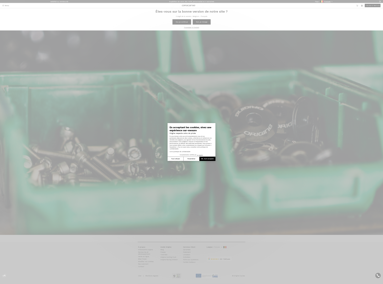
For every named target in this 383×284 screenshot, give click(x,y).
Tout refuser (175, 159)
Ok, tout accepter (207, 159)
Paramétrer (191, 159)
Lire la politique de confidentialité (180, 151)
